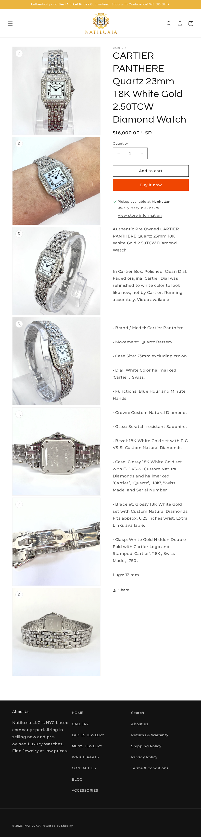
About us (139, 724)
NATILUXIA (33, 825)
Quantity (120, 143)
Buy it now (151, 185)
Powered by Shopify (57, 825)
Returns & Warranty (149, 735)
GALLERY (80, 724)
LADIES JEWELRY (88, 735)
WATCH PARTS (85, 757)
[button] (10, 23)
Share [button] (123, 590)
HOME (77, 713)
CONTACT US (84, 768)
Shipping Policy (146, 746)
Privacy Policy (144, 757)
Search (137, 713)
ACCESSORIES (85, 790)
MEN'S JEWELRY (87, 746)
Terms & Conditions (149, 768)
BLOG (77, 779)
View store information (140, 215)
